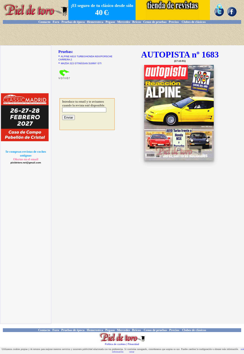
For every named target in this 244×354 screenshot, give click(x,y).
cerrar (131, 351)
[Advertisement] (122, 34)
